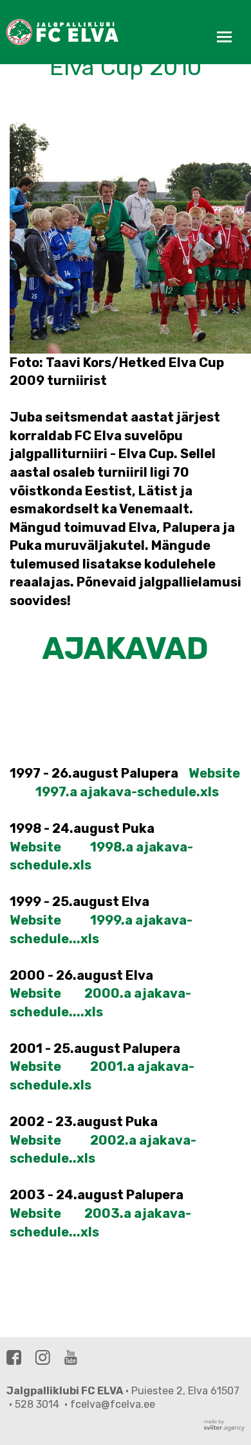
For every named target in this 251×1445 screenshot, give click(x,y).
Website (214, 773)
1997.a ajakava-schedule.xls (127, 791)
